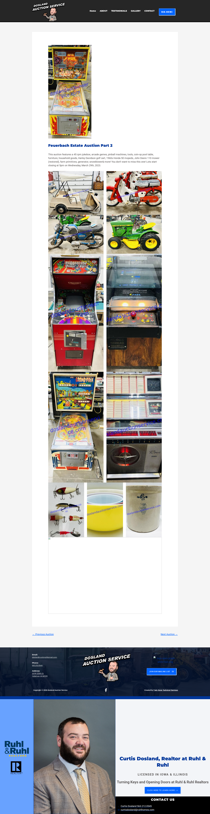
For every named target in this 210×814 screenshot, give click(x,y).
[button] (167, 12)
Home (93, 11)
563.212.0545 (37, 665)
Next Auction (169, 634)
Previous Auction (43, 634)
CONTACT (149, 11)
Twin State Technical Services (165, 690)
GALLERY (135, 11)
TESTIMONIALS (119, 11)
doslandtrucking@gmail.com (44, 657)
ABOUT (103, 11)
